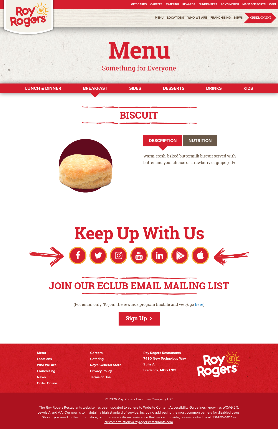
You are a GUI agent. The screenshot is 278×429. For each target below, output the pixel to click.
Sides (135, 88)
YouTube (139, 255)
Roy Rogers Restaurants (28, 18)
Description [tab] (163, 140)
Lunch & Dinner (43, 88)
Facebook (77, 255)
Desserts (173, 88)
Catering (172, 4)
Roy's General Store (105, 365)
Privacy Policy (101, 371)
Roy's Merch (230, 4)
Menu (159, 17)
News (238, 17)
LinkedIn (159, 255)
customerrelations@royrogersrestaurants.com (138, 421)
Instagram (118, 255)
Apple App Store (200, 255)
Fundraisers (208, 4)
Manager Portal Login (259, 4)
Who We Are (197, 17)
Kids (248, 88)
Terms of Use (100, 377)
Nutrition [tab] (200, 140)
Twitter (98, 255)
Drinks (214, 88)
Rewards (188, 4)
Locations (175, 17)
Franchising (220, 17)
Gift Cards (139, 4)
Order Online (260, 18)
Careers (156, 4)
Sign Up (136, 318)
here (199, 304)
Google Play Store (180, 255)
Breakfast (95, 88)
